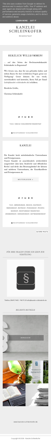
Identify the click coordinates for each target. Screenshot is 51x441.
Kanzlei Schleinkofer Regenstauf (28, 124)
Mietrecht (22, 208)
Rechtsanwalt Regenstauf (29, 211)
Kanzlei (25, 145)
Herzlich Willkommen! (25, 55)
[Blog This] (32, 117)
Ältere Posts (42, 232)
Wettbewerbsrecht (38, 214)
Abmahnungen (19, 205)
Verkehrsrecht (23, 214)
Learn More (22, 21)
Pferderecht (32, 208)
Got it (33, 21)
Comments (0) (26, 109)
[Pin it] (28, 117)
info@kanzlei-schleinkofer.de (17, 82)
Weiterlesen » (25, 179)
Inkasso (29, 205)
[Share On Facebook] (22, 117)
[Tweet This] (19, 117)
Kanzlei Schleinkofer (33, 438)
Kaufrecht (37, 205)
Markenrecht (12, 208)
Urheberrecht (10, 214)
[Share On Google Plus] (25, 117)
